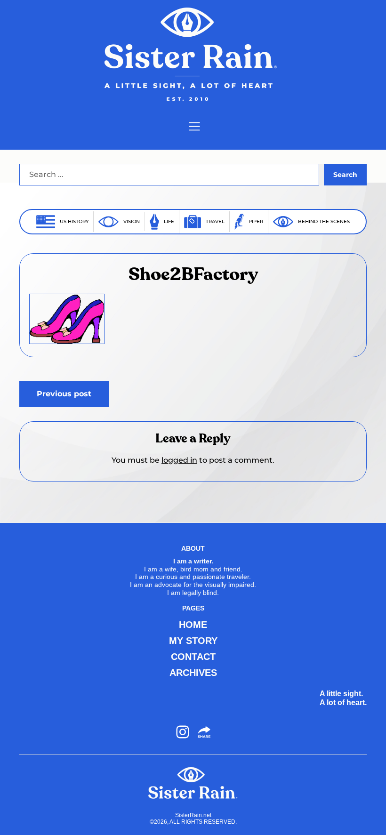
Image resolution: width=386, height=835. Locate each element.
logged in (179, 460)
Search (345, 174)
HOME (193, 624)
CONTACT (193, 656)
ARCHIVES (193, 672)
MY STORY (193, 640)
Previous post (64, 393)
